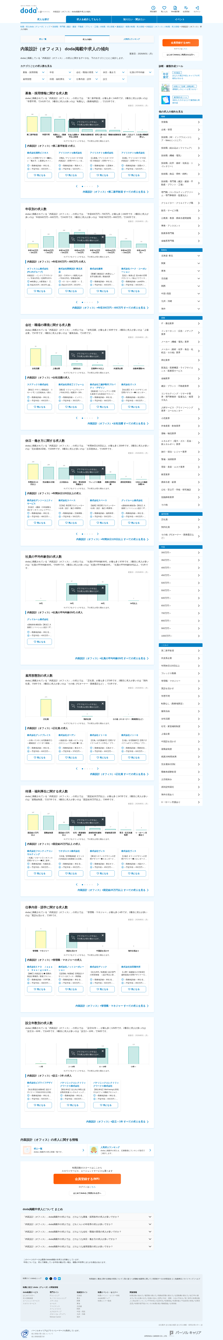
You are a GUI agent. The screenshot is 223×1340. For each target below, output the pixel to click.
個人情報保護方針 (38, 1336)
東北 (78, 1298)
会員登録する (87, 1179)
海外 (78, 1317)
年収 (52, 72)
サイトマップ (188, 1279)
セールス (53, 1303)
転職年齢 (176, 1301)
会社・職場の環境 (84, 72)
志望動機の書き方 (181, 1295)
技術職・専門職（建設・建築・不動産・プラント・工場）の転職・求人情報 (83, 27)
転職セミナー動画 (104, 1301)
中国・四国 (81, 1311)
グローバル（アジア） (58, 1314)
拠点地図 (172, 1325)
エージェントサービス (31, 1301)
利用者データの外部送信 (162, 1279)
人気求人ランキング (131, 39)
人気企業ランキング (138, 1301)
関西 (78, 1309)
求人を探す (43, 19)
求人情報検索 (28, 1298)
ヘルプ (197, 1279)
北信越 (79, 1306)
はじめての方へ (29, 1295)
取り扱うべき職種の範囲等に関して (137, 1279)
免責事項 (178, 1279)
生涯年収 (159, 1301)
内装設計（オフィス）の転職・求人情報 (162, 27)
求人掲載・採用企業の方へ (190, 1325)
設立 (105, 79)
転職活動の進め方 (136, 1295)
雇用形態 (27, 79)
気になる (41, 175)
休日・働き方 (109, 72)
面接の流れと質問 (154, 1298)
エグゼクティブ (55, 1311)
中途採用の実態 (187, 1301)
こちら (92, 1187)
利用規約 (92, 1279)
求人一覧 (42, 39)
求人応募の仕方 (140, 1298)
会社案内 (162, 1325)
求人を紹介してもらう (89, 19)
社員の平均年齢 (137, 72)
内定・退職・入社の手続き (173, 1298)
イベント (180, 19)
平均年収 (151, 1301)
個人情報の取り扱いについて (42, 1334)
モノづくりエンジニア (58, 1298)
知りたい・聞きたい (134, 19)
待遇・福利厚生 (57, 79)
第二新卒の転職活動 (192, 1298)
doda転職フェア (104, 1298)
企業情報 (173, 1303)
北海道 (79, 1295)
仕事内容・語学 (83, 79)
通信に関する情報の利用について (110, 1279)
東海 (78, 1303)
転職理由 (168, 1301)
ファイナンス (55, 1306)
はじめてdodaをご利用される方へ (87, 1193)
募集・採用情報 (30, 72)
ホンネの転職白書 (153, 1303)
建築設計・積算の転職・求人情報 (130, 27)
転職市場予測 (140, 1303)
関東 (78, 1301)
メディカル (54, 1301)
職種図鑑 (164, 1303)
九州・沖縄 (81, 1314)
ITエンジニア (55, 1295)
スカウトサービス (29, 1303)
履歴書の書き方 (150, 1295)
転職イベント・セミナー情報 (109, 1295)
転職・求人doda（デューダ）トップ (35, 27)
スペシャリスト (55, 1309)
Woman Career (55, 1317)
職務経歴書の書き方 (165, 1295)
